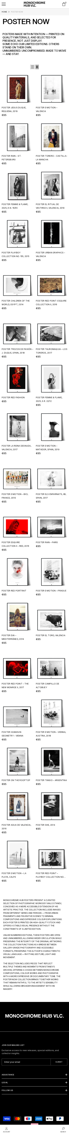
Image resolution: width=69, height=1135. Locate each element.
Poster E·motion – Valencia (46, 109)
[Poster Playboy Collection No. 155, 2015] (17, 234)
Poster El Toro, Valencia (50, 635)
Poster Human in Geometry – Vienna (12, 734)
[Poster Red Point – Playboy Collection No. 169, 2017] (51, 854)
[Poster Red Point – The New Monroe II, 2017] (17, 665)
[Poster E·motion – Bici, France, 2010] (17, 475)
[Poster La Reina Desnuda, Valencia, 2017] (17, 427)
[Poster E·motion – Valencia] (51, 88)
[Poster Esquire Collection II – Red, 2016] (17, 523)
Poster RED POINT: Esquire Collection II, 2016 (51, 303)
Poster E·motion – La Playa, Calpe (14, 875)
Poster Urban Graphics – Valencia (50, 254)
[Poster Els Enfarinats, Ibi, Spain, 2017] (51, 475)
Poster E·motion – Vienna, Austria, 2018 (51, 734)
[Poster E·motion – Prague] (51, 572)
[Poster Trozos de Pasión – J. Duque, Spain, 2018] (17, 330)
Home (4, 12)
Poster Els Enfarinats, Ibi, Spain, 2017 (51, 496)
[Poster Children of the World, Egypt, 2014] (17, 282)
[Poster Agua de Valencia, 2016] (17, 806)
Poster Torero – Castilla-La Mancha (51, 158)
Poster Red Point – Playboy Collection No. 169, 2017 (50, 875)
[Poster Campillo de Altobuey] (51, 665)
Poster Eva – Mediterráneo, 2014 (13, 637)
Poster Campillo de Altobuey (47, 685)
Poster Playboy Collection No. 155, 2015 (15, 254)
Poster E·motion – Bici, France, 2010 (15, 496)
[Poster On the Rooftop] (17, 761)
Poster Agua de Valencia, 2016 (16, 827)
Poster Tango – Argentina (51, 780)
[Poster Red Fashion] (17, 378)
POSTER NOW (17, 12)
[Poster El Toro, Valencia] (51, 616)
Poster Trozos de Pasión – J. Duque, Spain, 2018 (17, 351)
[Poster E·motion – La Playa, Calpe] (17, 854)
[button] (4, 4)
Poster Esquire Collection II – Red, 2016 (15, 544)
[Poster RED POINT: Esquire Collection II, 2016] (51, 282)
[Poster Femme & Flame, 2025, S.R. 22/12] (51, 378)
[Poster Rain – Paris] (51, 523)
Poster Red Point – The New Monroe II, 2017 (15, 685)
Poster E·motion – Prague (51, 590)
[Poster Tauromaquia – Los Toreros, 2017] (51, 330)
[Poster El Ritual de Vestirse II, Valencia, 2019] (51, 185)
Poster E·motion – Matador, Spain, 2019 (47, 448)
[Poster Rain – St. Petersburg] (17, 137)
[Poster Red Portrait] (17, 572)
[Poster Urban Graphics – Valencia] (51, 234)
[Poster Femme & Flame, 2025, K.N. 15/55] (17, 185)
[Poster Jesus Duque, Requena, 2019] (17, 88)
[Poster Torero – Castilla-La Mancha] (51, 137)
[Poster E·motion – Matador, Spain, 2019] (51, 427)
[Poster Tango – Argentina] (51, 761)
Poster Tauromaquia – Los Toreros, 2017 (51, 351)
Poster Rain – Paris (47, 542)
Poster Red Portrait (14, 590)
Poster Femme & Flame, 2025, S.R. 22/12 (49, 399)
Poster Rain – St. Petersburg (11, 158)
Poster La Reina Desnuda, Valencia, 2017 (16, 448)
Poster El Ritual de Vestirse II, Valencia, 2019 (50, 206)
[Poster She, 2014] (51, 806)
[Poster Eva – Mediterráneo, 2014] (17, 616)
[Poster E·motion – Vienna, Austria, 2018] (51, 713)
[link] (6, 1129)
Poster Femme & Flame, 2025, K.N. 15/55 (15, 206)
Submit (58, 1062)
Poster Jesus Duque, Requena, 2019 (14, 109)
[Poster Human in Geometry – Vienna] (17, 713)
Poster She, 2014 (45, 825)
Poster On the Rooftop (16, 780)
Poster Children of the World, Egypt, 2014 (16, 303)
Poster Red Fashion (13, 397)
